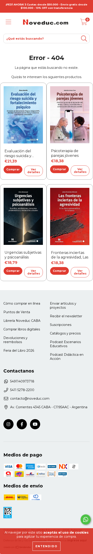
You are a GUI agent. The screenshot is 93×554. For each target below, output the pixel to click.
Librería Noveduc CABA (21, 321)
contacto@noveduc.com (29, 398)
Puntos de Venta (16, 312)
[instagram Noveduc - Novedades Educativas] (8, 424)
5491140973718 (22, 381)
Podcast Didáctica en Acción (67, 357)
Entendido (46, 546)
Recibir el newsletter (66, 316)
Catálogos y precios (65, 333)
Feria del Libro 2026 (18, 351)
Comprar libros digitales (21, 329)
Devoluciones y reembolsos (15, 340)
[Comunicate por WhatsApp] (86, 519)
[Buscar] (84, 38)
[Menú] (8, 22)
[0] (83, 23)
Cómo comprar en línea (21, 303)
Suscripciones (60, 325)
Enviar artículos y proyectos (63, 305)
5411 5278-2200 (22, 390)
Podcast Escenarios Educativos (65, 344)
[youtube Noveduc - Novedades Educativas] (35, 424)
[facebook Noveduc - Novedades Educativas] (22, 424)
